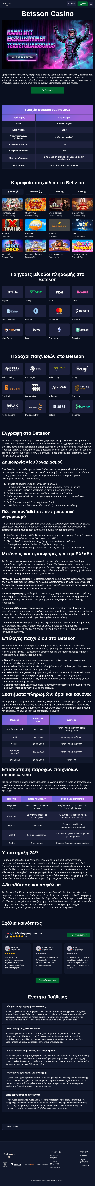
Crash (57, 192)
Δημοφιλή (10, 192)
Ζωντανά (34, 192)
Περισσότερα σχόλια (47, 980)
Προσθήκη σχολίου (79, 935)
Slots (80, 192)
